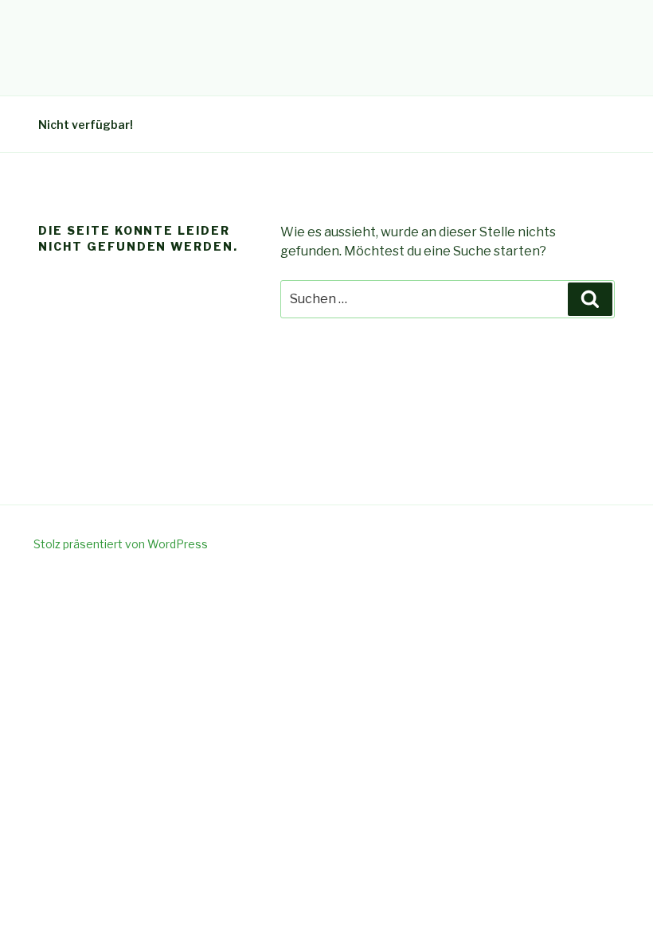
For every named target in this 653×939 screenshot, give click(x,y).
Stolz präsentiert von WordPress (120, 544)
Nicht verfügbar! (85, 124)
